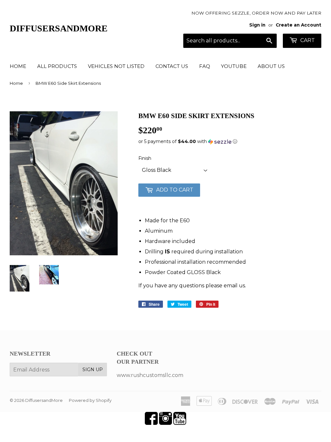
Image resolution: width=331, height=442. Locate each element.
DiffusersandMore (59, 28)
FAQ (204, 66)
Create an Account (298, 25)
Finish (144, 158)
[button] (229, 141)
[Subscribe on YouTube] (179, 423)
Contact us (171, 66)
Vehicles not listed (116, 66)
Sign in (257, 25)
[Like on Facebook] (151, 423)
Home (18, 66)
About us (271, 66)
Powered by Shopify (90, 400)
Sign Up (92, 369)
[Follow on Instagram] (165, 423)
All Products (57, 66)
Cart (307, 40)
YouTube (234, 66)
